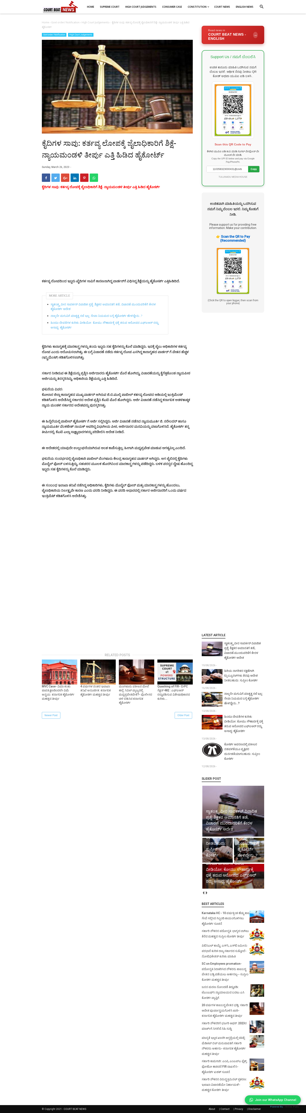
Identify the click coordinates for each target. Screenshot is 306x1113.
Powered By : (284, 1107)
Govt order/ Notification (54, 35)
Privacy (239, 1109)
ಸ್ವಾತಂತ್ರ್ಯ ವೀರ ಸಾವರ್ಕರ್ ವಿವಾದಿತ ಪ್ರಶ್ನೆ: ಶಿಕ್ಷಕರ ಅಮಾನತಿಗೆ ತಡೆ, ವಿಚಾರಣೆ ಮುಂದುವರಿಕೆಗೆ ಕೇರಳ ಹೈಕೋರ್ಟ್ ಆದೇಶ (103, 307)
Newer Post (51, 715)
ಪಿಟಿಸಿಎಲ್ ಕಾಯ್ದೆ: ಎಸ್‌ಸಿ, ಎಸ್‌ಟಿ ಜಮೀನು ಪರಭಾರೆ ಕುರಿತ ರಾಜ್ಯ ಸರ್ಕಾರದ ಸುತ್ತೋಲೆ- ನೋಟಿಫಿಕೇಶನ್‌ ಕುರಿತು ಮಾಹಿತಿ (224, 951)
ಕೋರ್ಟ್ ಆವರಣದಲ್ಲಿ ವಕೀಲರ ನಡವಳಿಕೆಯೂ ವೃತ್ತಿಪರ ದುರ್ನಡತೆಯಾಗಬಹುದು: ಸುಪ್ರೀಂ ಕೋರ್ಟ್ (242, 751)
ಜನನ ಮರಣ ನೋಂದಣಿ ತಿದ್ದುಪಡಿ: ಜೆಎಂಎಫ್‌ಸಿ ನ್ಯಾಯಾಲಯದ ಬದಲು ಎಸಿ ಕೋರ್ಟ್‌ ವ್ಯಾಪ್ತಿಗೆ (223, 992)
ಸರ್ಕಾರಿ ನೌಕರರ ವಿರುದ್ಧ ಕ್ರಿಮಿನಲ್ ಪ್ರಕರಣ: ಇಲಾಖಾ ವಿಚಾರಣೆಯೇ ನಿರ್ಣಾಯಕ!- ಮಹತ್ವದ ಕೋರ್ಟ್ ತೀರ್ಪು (224, 1085)
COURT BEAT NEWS (75, 1109)
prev (203, 893)
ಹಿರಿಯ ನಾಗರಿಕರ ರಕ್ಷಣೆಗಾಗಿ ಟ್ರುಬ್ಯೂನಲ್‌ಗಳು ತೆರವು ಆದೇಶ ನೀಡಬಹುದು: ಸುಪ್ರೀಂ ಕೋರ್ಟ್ (241, 675)
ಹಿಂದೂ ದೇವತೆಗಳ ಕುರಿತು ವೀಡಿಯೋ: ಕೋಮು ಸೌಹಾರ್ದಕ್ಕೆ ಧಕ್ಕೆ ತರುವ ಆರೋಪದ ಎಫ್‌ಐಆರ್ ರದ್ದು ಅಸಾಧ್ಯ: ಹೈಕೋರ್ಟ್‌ (104, 325)
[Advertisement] (117, 239)
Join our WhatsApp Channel (275, 1100)
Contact (225, 1109)
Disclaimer (254, 1109)
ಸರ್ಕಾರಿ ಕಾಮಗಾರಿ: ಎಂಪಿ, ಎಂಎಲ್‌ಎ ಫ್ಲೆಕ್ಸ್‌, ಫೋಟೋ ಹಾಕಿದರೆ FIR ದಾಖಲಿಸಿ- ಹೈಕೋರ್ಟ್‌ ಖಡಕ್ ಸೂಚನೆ (224, 1066)
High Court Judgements (80, 35)
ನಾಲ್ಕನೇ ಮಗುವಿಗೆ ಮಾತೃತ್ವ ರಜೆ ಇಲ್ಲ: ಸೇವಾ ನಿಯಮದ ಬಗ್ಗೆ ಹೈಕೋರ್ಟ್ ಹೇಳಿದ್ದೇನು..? (96, 315)
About (212, 1109)
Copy (254, 169)
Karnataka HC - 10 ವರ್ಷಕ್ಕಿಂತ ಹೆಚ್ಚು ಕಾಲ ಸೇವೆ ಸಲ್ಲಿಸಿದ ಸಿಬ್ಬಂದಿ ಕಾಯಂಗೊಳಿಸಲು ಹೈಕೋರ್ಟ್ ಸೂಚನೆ (226, 918)
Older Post (183, 715)
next (206, 893)
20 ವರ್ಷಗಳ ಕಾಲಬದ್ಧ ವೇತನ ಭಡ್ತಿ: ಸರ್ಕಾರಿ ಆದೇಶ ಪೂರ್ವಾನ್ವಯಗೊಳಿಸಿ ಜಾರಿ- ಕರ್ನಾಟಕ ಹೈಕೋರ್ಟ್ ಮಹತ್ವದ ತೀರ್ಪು (225, 1010)
